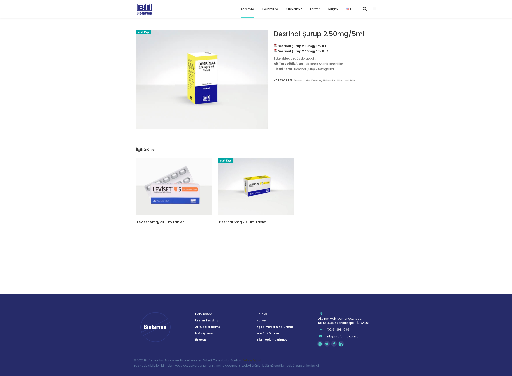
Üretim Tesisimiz (206, 320)
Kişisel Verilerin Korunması (275, 327)
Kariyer (262, 320)
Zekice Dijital (251, 360)
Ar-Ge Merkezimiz (208, 327)
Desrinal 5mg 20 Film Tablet (243, 222)
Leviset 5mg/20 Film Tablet (160, 222)
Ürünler (262, 314)
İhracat (200, 340)
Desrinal (316, 80)
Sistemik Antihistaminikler (339, 80)
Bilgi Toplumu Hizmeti (272, 340)
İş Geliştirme (204, 333)
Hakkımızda (203, 314)
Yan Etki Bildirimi (268, 333)
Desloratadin (302, 80)
